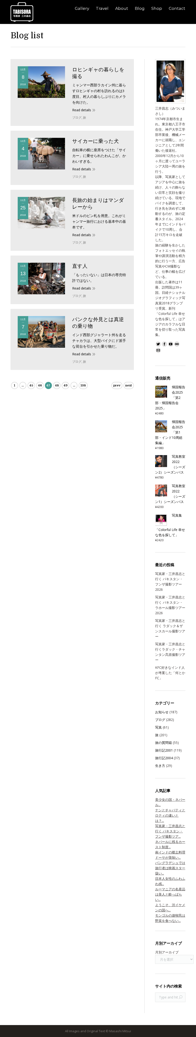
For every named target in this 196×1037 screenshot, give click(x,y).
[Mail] (158, 350)
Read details (81, 110)
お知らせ (162, 712)
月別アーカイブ (167, 952)
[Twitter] (158, 344)
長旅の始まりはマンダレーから (98, 203)
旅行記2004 (164, 758)
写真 (158, 727)
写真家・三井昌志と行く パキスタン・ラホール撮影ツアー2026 (170, 605)
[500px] (177, 344)
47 (48, 385)
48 (57, 385)
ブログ (77, 117)
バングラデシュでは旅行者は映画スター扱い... (170, 867)
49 (65, 385)
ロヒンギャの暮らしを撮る (98, 73)
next (128, 385)
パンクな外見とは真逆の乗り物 (98, 323)
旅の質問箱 (163, 742)
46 (40, 385)
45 (31, 385)
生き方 (160, 765)
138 (83, 385)
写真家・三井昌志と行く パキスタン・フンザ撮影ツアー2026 (170, 581)
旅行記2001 (164, 750)
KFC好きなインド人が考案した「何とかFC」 (170, 672)
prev (116, 385)
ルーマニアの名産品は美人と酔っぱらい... (170, 894)
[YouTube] (170, 344)
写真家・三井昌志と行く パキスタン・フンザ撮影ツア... (170, 831)
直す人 (79, 266)
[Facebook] (164, 344)
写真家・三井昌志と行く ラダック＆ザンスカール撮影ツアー (170, 628)
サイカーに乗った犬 (95, 141)
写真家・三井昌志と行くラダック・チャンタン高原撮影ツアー (170, 652)
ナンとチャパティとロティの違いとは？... (170, 815)
